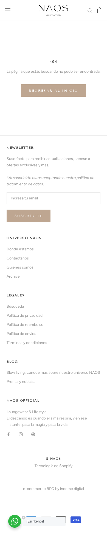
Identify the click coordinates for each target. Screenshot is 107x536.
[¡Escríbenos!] (14, 521)
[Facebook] (8, 434)
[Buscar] (90, 10)
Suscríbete (29, 216)
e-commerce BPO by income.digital (53, 488)
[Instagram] (21, 434)
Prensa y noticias (21, 381)
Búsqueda (15, 306)
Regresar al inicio (53, 90)
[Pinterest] (33, 434)
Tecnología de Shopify (53, 466)
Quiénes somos (20, 267)
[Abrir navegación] (7, 10)
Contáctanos (18, 258)
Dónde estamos (20, 249)
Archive (13, 276)
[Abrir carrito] (99, 10)
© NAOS (53, 459)
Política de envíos (21, 333)
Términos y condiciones (27, 342)
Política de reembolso (25, 324)
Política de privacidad (25, 315)
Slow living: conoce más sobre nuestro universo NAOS (53, 372)
